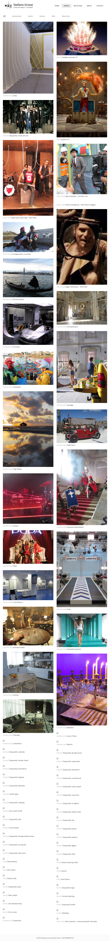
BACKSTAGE (78, 6)
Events (30, 16)
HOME (57, 6)
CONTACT (99, 6)
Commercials (16, 16)
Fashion (42, 16)
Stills (53, 16)
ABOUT (89, 6)
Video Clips (66, 16)
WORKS (66, 6)
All (4, 16)
